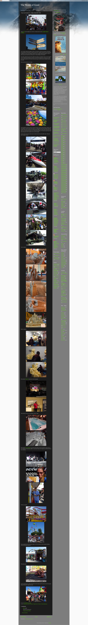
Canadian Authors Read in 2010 (64, 164)
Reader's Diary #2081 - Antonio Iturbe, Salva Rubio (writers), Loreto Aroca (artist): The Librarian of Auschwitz (56, 222)
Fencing (62, 255)
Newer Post (23, 616)
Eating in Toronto (64, 239)
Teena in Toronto (55, 166)
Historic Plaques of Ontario (63, 218)
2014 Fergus (63, 290)
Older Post (49, 616)
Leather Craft (63, 257)
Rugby (62, 258)
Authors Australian (64, 116)
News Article (63, 330)
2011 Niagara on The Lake (64, 276)
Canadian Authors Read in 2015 (64, 175)
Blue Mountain (63, 298)
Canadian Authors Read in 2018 (64, 181)
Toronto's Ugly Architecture (56, 284)
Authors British (63, 118)
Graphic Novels (63, 192)
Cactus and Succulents (63, 309)
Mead (62, 244)
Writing (62, 206)
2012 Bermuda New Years (63, 278)
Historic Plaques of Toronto (56, 270)
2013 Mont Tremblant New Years (63, 284)
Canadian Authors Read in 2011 (64, 166)
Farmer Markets (63, 241)
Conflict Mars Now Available (56, 205)
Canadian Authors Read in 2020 (64, 185)
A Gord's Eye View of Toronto (57, 264)
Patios (62, 245)
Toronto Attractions (55, 280)
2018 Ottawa (63, 297)
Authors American (64, 114)
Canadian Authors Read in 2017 (64, 179)
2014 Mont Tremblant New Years (63, 292)
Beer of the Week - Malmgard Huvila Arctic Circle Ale (57, 127)
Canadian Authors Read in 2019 (64, 183)
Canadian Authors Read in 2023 (64, 191)
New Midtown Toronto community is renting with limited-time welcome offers (56, 212)
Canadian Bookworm (56, 182)
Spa (61, 335)
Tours (62, 337)
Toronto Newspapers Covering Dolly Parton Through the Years (56, 161)
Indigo (65, 54)
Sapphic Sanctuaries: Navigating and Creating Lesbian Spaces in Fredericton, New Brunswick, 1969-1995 (56, 196)
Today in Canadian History (64, 227)
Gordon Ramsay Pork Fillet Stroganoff (56, 145)
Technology (63, 336)
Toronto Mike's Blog (56, 158)
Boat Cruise (63, 307)
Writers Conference (63, 205)
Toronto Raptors (56, 255)
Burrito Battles (63, 235)
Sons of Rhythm (28, 447)
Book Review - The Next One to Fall (56, 133)
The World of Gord (30, 4)
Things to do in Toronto (56, 278)
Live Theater (63, 323)
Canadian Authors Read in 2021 (64, 187)
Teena (24, 31)
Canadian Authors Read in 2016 (64, 177)
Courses (62, 313)
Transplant (63, 266)
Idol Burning (55, 189)
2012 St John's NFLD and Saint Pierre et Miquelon (64, 280)
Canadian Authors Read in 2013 (64, 170)
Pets (62, 331)
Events (62, 317)
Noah (24, 608)
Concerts (62, 312)
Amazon (55, 34)
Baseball (62, 252)
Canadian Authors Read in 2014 (64, 172)
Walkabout (55, 288)
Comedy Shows (63, 310)
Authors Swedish (64, 133)
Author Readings (64, 199)
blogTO (55, 209)
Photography (63, 332)
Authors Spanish (64, 131)
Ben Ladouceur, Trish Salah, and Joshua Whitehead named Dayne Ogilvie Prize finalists (56, 245)
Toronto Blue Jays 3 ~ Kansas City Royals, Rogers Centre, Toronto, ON (56, 170)
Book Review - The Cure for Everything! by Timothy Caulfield (56, 139)
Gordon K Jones (55, 204)
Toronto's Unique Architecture (56, 286)
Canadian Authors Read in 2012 (64, 168)
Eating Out (63, 238)
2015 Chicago (63, 294)
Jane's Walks (56, 273)
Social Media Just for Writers (56, 230)
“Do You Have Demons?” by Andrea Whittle (56, 177)
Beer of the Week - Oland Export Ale (57, 130)
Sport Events (63, 261)
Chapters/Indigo (56, 10)
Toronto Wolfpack (56, 258)
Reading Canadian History (64, 224)
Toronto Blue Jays (56, 253)
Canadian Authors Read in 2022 (64, 189)
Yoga (62, 267)
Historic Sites (56, 272)
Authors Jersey (63, 128)
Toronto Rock (56, 257)
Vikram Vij (27, 379)
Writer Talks (63, 203)
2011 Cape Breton (64, 273)
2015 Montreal (63, 295)
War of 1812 (63, 231)
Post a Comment (25, 612)
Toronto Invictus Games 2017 (63, 263)
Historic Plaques (63, 216)
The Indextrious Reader (56, 188)
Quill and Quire (55, 242)
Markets (62, 243)
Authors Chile (63, 120)
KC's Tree (55, 274)
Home (36, 616)
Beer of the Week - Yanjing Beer (56, 124)
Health (62, 256)
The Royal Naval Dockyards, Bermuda (56, 121)
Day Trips (62, 314)
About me (60, 84)
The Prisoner (56, 183)
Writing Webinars (64, 207)
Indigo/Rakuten (57, 12)
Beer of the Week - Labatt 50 (56, 118)
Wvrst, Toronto (56, 142)
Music (62, 329)
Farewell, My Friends (56, 232)
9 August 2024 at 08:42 (27, 610)
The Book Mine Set (55, 218)
